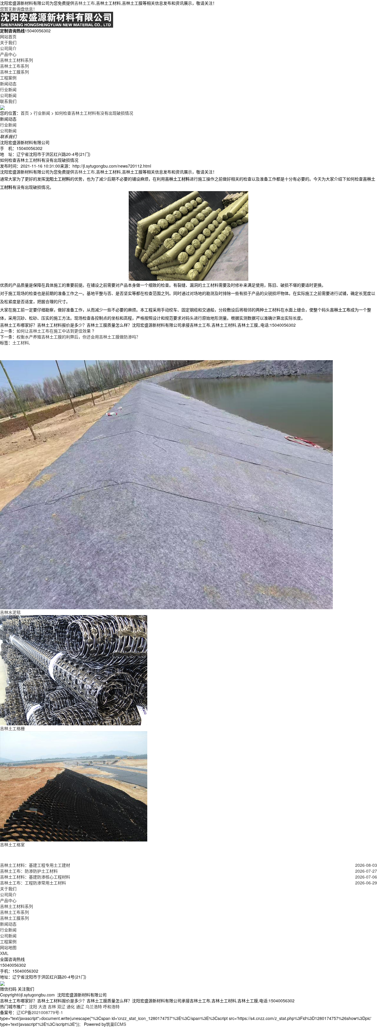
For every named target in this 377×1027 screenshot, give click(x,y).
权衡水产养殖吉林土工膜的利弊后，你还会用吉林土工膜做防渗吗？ (78, 337)
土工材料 (20, 342)
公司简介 (8, 48)
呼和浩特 (111, 1006)
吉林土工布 (84, 3)
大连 (42, 1006)
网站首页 (8, 36)
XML (4, 953)
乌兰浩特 (93, 1006)
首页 (25, 113)
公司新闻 (8, 95)
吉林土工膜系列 (14, 72)
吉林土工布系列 (14, 66)
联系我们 (8, 101)
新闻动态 (8, 83)
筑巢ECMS (116, 1024)
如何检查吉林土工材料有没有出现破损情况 (94, 113)
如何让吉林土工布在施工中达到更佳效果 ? (55, 331)
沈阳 (33, 1006)
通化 (71, 1006)
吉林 (52, 1006)
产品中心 (8, 54)
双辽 (61, 1006)
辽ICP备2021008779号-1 (39, 1012)
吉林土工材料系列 (16, 60)
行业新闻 (8, 89)
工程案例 (8, 78)
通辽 (80, 1006)
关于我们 (8, 42)
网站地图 (8, 947)
